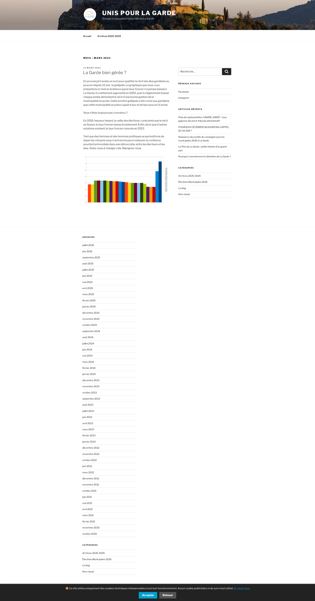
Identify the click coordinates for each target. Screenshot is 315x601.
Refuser (168, 595)
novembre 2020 (91, 527)
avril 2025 (87, 288)
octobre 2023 (89, 392)
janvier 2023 (89, 441)
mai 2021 (87, 503)
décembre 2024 (90, 312)
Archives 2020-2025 (109, 36)
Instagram (183, 97)
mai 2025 (87, 282)
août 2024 (87, 337)
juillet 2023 (88, 411)
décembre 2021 (90, 478)
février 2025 (88, 300)
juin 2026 (87, 251)
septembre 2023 (91, 398)
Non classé (184, 194)
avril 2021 (87, 509)
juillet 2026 (88, 245)
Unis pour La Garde (139, 13)
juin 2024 (87, 349)
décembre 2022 (90, 447)
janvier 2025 (89, 306)
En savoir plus (242, 588)
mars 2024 (88, 361)
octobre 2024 (89, 324)
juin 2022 (87, 466)
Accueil (87, 36)
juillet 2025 (88, 269)
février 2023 (88, 435)
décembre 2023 (90, 380)
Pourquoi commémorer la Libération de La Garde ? (204, 156)
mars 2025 (88, 294)
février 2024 (88, 368)
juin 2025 (87, 275)
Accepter (148, 595)
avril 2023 (87, 423)
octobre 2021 (89, 490)
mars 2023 (88, 429)
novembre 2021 (90, 484)
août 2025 (87, 263)
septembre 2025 (91, 257)
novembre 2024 (90, 318)
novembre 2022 (90, 454)
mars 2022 (88, 472)
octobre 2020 (89, 533)
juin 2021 (87, 496)
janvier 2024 (89, 374)
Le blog (182, 188)
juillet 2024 (88, 343)
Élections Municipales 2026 (192, 181)
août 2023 (87, 404)
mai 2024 (87, 355)
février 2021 (88, 521)
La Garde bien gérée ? (104, 72)
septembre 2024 (91, 331)
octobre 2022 (89, 460)
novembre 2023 (90, 386)
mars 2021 (88, 515)
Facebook (183, 91)
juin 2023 (87, 417)
